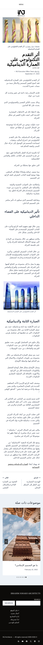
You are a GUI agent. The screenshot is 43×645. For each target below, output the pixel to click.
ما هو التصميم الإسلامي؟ (26, 565)
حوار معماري (30, 46)
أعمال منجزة (15, 613)
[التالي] (6, 541)
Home (37, 46)
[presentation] (21, 534)
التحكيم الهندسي (14, 622)
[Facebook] (26, 641)
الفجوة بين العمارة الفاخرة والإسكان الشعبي (10, 483)
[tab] (25, 577)
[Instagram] (38, 641)
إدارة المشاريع (14, 616)
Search (37, 599)
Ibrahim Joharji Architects (25, 593)
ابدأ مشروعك (14, 619)
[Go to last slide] (37, 541)
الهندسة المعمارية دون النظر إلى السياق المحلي (31, 483)
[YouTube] (22, 641)
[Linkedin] (34, 641)
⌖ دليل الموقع (14, 610)
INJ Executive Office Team (25, 71)
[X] (30, 641)
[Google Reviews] (18, 641)
